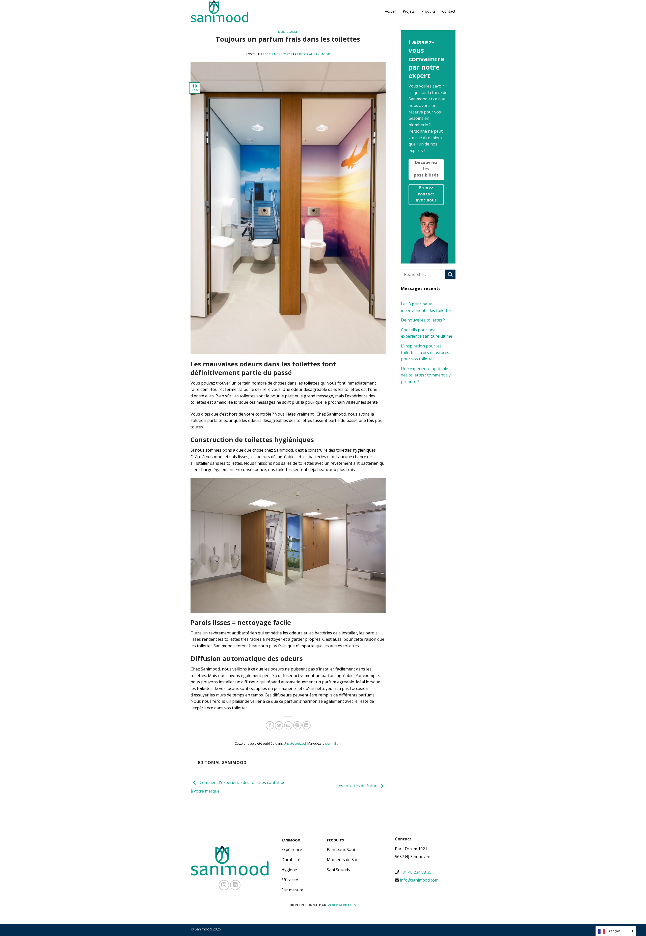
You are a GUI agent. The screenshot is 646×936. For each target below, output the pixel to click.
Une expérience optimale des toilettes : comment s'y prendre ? (426, 375)
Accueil (390, 11)
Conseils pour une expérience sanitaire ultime (426, 333)
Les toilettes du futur (357, 786)
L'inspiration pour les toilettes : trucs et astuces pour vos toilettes (425, 352)
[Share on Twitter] (279, 725)
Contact (448, 11)
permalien (333, 743)
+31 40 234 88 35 (415, 872)
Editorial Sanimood (313, 54)
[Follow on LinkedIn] (235, 885)
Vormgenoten (342, 904)
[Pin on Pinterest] (297, 725)
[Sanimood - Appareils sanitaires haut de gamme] (219, 11)
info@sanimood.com (419, 880)
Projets (409, 11)
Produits (428, 11)
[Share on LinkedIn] (306, 725)
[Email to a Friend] (288, 725)
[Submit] (450, 274)
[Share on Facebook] (270, 725)
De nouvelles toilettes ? (423, 320)
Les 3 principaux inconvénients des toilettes (426, 307)
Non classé (288, 32)
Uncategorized (295, 743)
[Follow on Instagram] (224, 885)
